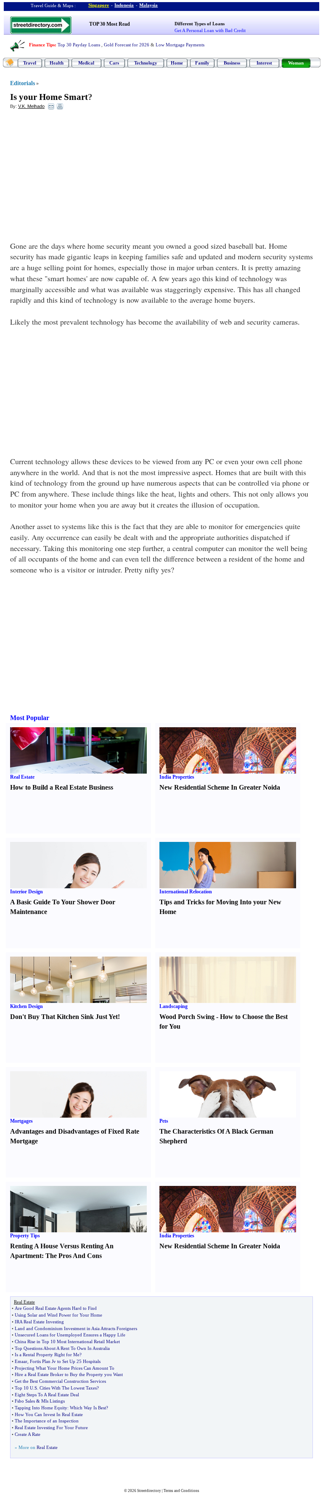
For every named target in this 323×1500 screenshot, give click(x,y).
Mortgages (21, 1121)
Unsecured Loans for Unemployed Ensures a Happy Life (70, 1334)
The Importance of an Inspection (47, 1420)
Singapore (98, 5)
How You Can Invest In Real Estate (49, 1414)
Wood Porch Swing (186, 1016)
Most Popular (29, 717)
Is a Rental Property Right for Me (47, 1354)
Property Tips (25, 1236)
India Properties (176, 777)
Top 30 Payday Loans (79, 44)
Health (57, 62)
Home (177, 62)
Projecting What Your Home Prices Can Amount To (64, 1368)
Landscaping (173, 1006)
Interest (264, 62)
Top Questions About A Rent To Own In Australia (62, 1348)
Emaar (21, 1361)
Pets (163, 1121)
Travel (29, 62)
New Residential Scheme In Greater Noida (219, 787)
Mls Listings (53, 1400)
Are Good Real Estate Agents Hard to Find (56, 1308)
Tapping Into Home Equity (41, 1407)
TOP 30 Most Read (109, 24)
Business (232, 62)
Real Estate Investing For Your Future (51, 1427)
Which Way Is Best (88, 1407)
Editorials (22, 83)
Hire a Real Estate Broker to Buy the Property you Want (69, 1374)
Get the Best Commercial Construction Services (60, 1381)
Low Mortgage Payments (180, 44)
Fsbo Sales (25, 1400)
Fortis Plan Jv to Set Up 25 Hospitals (65, 1361)
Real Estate (22, 777)
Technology (145, 62)
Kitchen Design (26, 1006)
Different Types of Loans (200, 23)
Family (202, 62)
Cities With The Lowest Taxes (68, 1387)
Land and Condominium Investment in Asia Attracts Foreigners (76, 1328)
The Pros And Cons (73, 1255)
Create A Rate (27, 1434)
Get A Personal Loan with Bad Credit (210, 30)
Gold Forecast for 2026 (126, 44)
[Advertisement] (78, 177)
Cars (114, 62)
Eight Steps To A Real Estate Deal (47, 1394)
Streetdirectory (149, 1491)
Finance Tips (42, 44)
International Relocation (185, 892)
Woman (296, 62)
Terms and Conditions (181, 1491)
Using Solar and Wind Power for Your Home (58, 1314)
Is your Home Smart (49, 97)
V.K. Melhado (31, 106)
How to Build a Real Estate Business (61, 787)
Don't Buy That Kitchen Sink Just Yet (64, 1016)
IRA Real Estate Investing (39, 1321)
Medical (86, 62)
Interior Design (26, 892)
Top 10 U (24, 1387)
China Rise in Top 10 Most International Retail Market (67, 1341)
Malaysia (148, 5)
